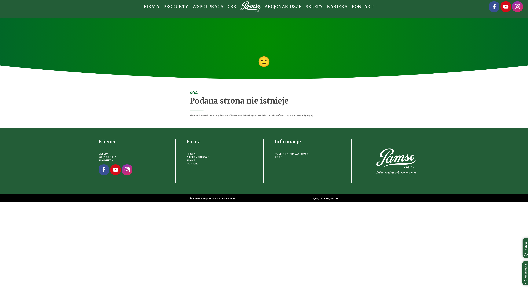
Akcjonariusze (283, 6)
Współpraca (208, 6)
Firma (151, 6)
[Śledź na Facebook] (494, 6)
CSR (232, 6)
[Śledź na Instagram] (517, 6)
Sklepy (314, 6)
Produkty (175, 6)
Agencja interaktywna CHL (325, 198)
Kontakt (363, 6)
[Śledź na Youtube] (506, 6)
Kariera (337, 6)
